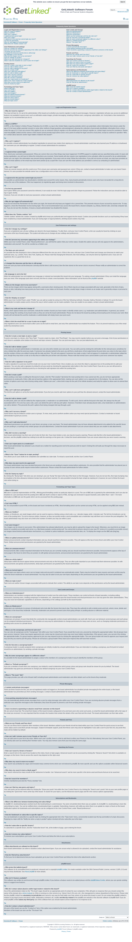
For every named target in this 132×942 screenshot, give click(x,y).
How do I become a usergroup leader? (78, 37)
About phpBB (29, 872)
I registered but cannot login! (13, 36)
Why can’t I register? (10, 34)
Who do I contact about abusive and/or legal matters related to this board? (89, 90)
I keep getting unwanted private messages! (79, 48)
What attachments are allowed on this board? (80, 80)
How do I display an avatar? (13, 57)
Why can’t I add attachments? (13, 76)
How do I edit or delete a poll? (13, 73)
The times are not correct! (12, 51)
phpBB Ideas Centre (98, 880)
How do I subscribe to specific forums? (78, 74)
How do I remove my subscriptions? (77, 76)
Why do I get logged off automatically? (16, 42)
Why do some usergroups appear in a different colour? (83, 39)
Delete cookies (107, 921)
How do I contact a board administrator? (78, 91)
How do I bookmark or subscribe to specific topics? (82, 73)
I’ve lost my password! (11, 40)
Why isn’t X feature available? (75, 88)
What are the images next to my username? (18, 56)
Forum (21, 921)
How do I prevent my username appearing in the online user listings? (25, 50)
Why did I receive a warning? (13, 77)
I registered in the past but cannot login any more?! (20, 39)
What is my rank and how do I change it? (17, 59)
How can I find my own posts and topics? (79, 67)
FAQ (16, 19)
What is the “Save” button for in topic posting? (18, 80)
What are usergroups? (73, 34)
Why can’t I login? (9, 37)
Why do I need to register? (12, 31)
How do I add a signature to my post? (16, 68)
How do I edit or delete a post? (13, 67)
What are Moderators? (73, 33)
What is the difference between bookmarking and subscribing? (85, 71)
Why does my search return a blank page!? (79, 63)
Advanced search (123, 11)
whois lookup (27, 893)
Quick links (8, 19)
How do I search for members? (76, 65)
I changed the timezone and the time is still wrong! (19, 53)
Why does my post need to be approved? (17, 82)
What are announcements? (12, 96)
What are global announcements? (14, 94)
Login (127, 19)
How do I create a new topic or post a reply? (18, 65)
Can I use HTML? (9, 90)
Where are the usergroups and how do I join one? (81, 36)
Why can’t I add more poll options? (15, 71)
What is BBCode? (9, 88)
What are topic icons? (11, 100)
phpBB (93, 278)
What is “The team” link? (74, 42)
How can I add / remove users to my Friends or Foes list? (84, 56)
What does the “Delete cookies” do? (15, 43)
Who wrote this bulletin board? (75, 87)
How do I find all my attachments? (76, 82)
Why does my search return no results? (78, 62)
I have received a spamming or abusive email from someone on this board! (89, 50)
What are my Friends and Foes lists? (77, 54)
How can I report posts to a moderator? (16, 79)
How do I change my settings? (13, 48)
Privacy (64, 931)
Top (5, 121)
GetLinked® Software (10, 921)
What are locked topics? (11, 99)
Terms (69, 931)
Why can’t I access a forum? (13, 74)
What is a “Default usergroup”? (76, 40)
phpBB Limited (62, 869)
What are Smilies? (9, 91)
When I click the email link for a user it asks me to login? (21, 60)
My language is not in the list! (13, 54)
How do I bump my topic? (12, 83)
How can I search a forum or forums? (78, 60)
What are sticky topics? (11, 97)
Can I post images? (10, 93)
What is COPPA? (9, 33)
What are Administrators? (74, 31)
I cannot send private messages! (76, 47)
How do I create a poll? (11, 70)
